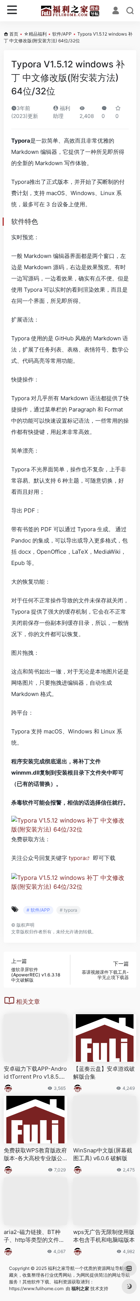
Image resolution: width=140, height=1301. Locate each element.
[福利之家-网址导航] (70, 11)
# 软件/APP (38, 910)
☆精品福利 (35, 34)
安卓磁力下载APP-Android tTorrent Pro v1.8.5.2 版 (35, 1073)
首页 (13, 34)
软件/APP (62, 34)
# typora (68, 910)
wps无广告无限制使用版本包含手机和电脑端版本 (104, 1235)
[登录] (116, 11)
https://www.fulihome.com (36, 1288)
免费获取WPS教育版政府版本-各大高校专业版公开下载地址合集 (35, 1154)
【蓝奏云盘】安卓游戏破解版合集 (104, 1072)
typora (77, 857)
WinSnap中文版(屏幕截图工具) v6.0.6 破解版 (102, 1154)
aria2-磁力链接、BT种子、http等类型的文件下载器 (34, 1236)
